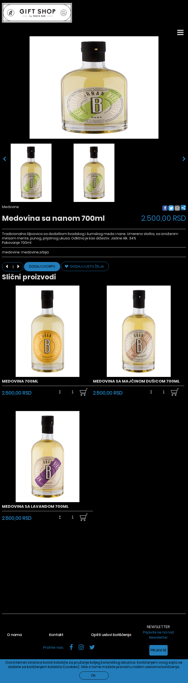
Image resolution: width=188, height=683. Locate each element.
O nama (14, 634)
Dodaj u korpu (42, 266)
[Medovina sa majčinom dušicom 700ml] (138, 375)
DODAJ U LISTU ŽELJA (87, 266)
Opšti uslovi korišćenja (111, 634)
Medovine (10, 206)
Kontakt (56, 634)
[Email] (177, 208)
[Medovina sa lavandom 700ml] (47, 501)
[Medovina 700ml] (47, 375)
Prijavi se (158, 650)
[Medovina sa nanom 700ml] (31, 173)
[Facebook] (164, 208)
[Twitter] (171, 208)
